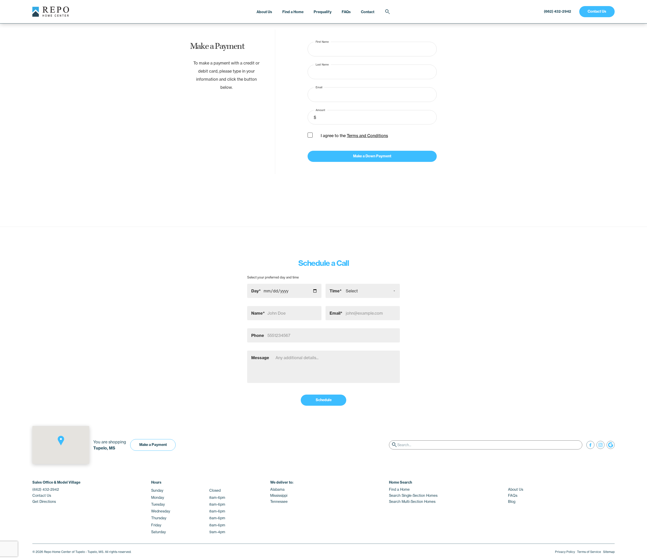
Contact (367, 12)
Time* (336, 290)
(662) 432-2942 (557, 11)
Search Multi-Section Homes (412, 501)
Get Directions (44, 501)
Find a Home (293, 12)
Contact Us (597, 11)
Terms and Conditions (367, 135)
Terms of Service (589, 552)
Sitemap (609, 552)
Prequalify (323, 12)
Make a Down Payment (372, 156)
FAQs (346, 12)
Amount (320, 110)
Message (260, 357)
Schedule (324, 400)
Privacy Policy (565, 552)
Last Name (322, 64)
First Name (322, 41)
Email (319, 87)
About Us (264, 12)
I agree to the (354, 135)
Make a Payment (153, 444)
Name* (258, 313)
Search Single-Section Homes (413, 495)
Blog (511, 501)
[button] (61, 440)
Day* (256, 290)
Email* (336, 313)
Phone (257, 335)
